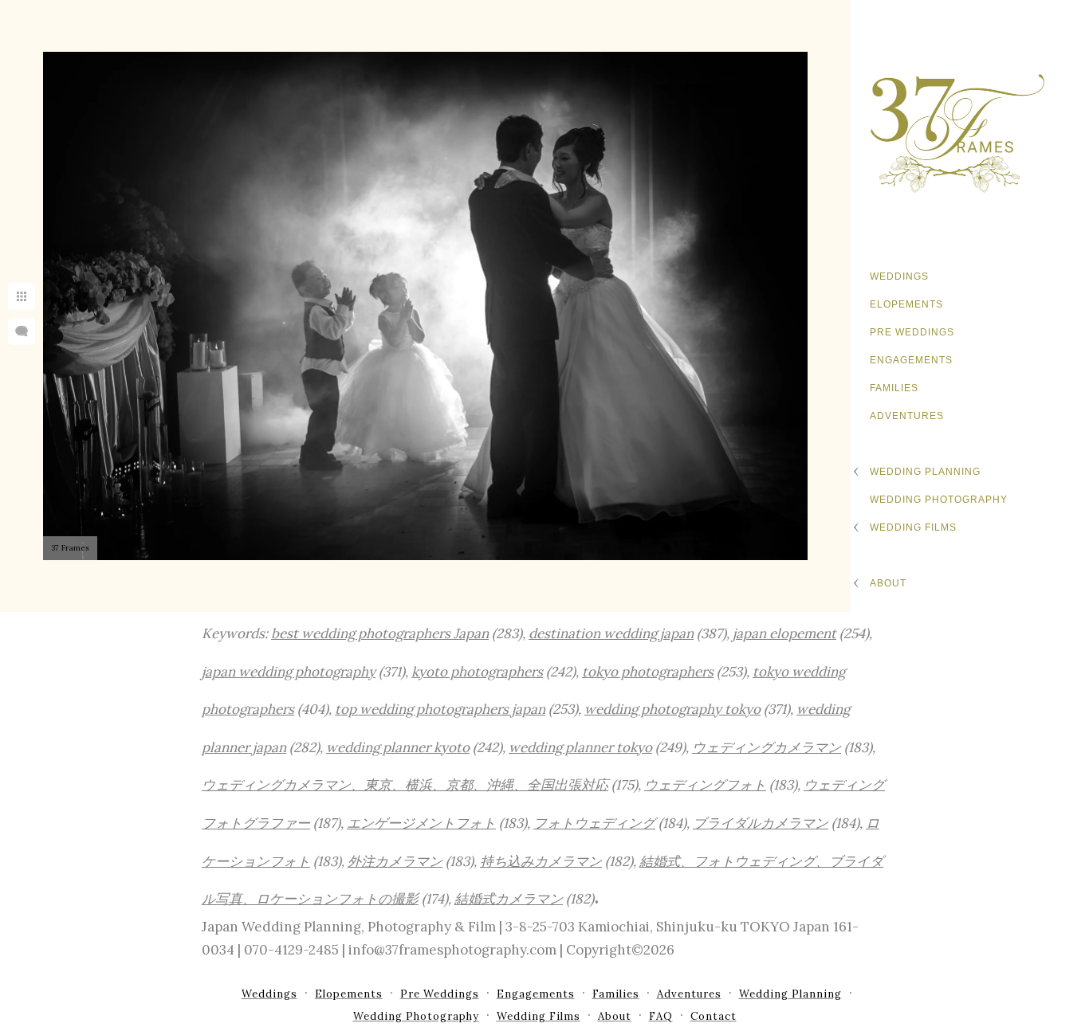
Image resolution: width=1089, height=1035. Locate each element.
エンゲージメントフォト (421, 823)
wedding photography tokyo (672, 709)
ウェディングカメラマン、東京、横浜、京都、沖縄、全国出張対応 (405, 785)
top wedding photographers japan (440, 709)
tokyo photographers (648, 671)
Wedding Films (913, 527)
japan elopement (784, 633)
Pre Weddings (912, 332)
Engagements (911, 360)
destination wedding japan (611, 633)
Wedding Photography (939, 499)
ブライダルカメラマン (760, 823)
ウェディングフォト (705, 785)
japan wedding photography (288, 671)
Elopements (906, 304)
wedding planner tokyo (580, 747)
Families (894, 388)
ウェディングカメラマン (766, 747)
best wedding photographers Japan (380, 633)
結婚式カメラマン (508, 899)
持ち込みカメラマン (541, 861)
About (888, 583)
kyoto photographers (477, 671)
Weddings (899, 276)
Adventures (907, 415)
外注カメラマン (395, 861)
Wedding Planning (925, 471)
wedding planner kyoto (398, 747)
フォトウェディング (594, 823)
